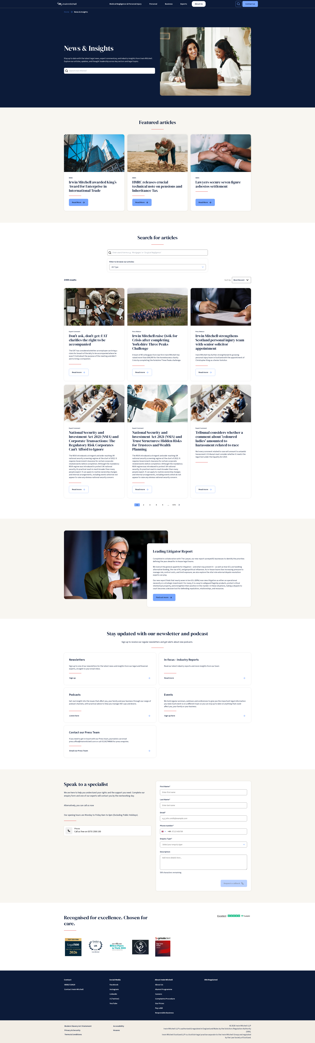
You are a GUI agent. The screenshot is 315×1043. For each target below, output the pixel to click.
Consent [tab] (120, 511)
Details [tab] (158, 511)
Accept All (193, 539)
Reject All (122, 539)
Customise (156, 539)
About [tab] (194, 511)
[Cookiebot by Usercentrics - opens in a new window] (199, 502)
